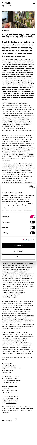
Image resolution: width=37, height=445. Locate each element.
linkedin (15, 420)
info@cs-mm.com (12, 401)
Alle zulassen (19, 245)
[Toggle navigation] (34, 2)
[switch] (32, 222)
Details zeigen (27, 240)
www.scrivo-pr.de (11, 382)
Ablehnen (18, 257)
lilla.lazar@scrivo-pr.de (13, 380)
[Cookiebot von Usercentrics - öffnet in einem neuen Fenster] (27, 186)
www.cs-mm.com (11, 403)
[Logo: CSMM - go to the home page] (7, 4)
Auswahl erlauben (18, 251)
